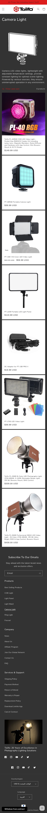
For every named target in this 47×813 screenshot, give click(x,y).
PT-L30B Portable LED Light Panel (17, 312)
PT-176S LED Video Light (14, 422)
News (7, 636)
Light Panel (9, 598)
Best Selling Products (13, 587)
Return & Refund (11, 690)
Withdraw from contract (15, 809)
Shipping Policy (11, 679)
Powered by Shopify (32, 810)
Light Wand (9, 604)
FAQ (6, 663)
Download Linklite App (13, 706)
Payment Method (11, 684)
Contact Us (9, 658)
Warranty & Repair (12, 695)
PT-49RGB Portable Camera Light (17, 202)
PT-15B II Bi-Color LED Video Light (18, 257)
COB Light (9, 593)
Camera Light (10, 609)
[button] (3, 9)
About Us (8, 641)
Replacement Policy (13, 701)
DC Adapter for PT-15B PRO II (16, 367)
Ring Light (9, 615)
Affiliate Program (11, 647)
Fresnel (8, 620)
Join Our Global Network (15, 652)
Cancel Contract (11, 712)
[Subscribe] (39, 573)
